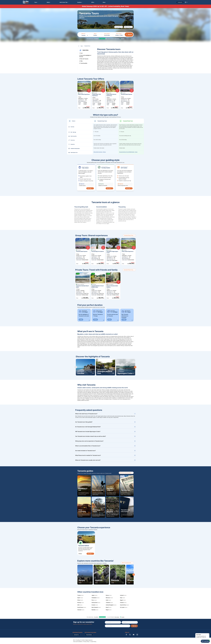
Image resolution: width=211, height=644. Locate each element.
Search (130, 34)
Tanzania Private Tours (128, 269)
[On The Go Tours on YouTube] (133, 634)
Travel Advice (89, 634)
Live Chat (206, 641)
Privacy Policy (86, 641)
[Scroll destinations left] (77, 574)
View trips (89, 188)
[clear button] (87, 35)
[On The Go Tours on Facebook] (126, 634)
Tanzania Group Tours (128, 235)
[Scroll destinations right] (133, 574)
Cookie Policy (93, 641)
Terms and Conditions (77, 641)
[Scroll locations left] (76, 367)
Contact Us (180, 2)
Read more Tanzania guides (125, 472)
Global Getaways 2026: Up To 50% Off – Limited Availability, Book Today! (105, 6)
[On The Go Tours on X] (130, 634)
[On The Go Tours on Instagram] (137, 634)
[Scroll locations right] (135, 367)
